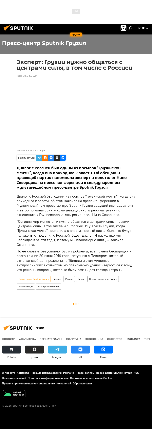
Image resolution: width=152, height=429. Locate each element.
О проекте (8, 373)
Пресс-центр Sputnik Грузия (33, 278)
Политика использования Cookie (91, 378)
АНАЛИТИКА (27, 339)
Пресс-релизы (85, 373)
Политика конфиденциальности (48, 378)
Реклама (68, 373)
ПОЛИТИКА (73, 339)
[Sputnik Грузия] (19, 31)
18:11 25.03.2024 (27, 75)
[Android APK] (14, 394)
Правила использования (46, 373)
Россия (69, 278)
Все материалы (51, 339)
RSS (136, 373)
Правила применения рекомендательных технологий (36, 383)
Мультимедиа (25, 286)
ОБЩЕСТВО (115, 339)
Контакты (23, 373)
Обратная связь (82, 383)
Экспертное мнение (48, 286)
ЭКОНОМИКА (94, 339)
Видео (81, 278)
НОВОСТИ (8, 339)
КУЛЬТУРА (133, 339)
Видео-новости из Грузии (103, 278)
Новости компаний (14, 378)
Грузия (57, 278)
